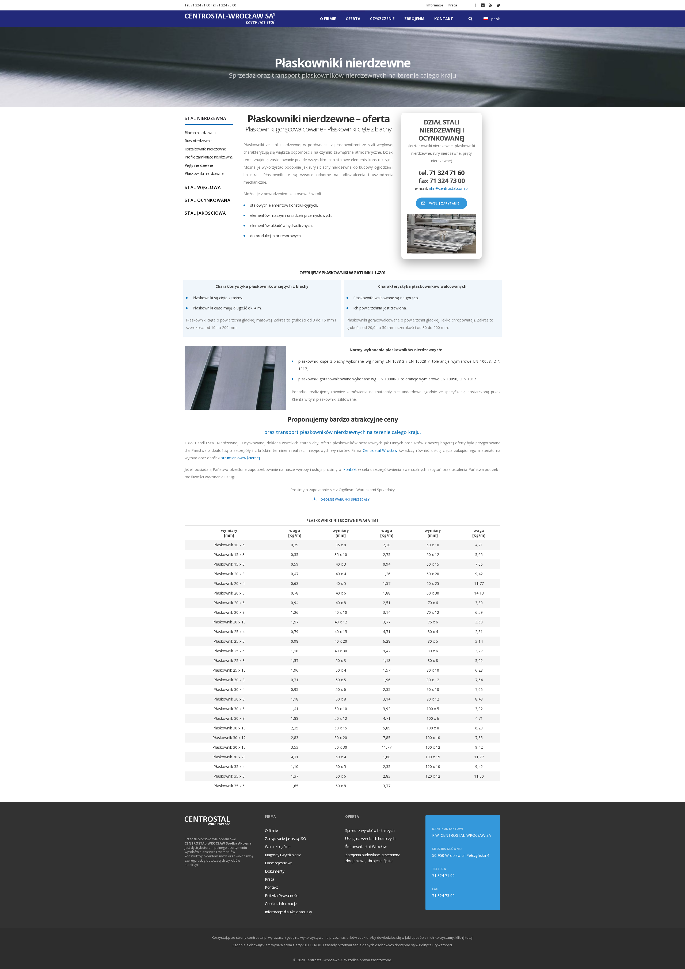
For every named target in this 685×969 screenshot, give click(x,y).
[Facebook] (475, 5)
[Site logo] (230, 18)
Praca (452, 5)
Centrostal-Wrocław (380, 450)
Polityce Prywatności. (436, 944)
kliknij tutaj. (464, 937)
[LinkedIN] (483, 5)
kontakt (350, 469)
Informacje (435, 5)
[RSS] (490, 5)
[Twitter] (498, 5)
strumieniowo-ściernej (240, 457)
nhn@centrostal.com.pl (449, 188)
